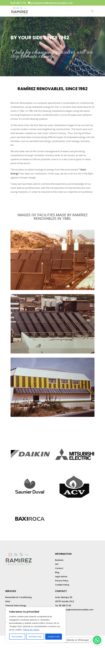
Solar (7, 601)
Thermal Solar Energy (15, 605)
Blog (57, 572)
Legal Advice (61, 576)
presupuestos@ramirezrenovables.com (74, 609)
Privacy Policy (61, 580)
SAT (57, 564)
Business (59, 560)
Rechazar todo (35, 636)
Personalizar (17, 636)
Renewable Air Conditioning (18, 597)
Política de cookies (31, 629)
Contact (59, 568)
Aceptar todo (53, 636)
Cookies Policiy (62, 585)
